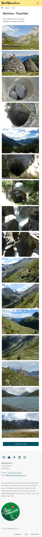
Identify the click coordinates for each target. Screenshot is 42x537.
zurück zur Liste (21, 444)
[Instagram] (24, 457)
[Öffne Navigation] (38, 3)
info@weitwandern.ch (17, 475)
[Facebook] (14, 457)
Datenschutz (35, 534)
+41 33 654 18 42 (14, 473)
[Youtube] (19, 457)
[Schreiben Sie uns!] (3, 457)
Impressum (17, 534)
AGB (26, 534)
